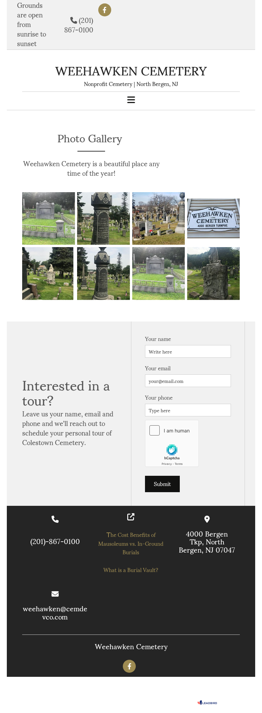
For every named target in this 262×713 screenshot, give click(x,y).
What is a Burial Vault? (130, 569)
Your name (158, 338)
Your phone (159, 397)
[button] (131, 100)
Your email (158, 368)
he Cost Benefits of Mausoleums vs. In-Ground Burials (130, 543)
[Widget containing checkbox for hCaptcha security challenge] (172, 443)
